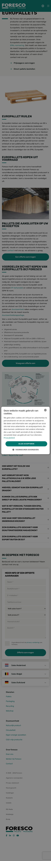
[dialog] (25, 430)
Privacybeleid (9, 438)
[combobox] (45, 410)
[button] (26, 449)
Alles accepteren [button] (26, 444)
